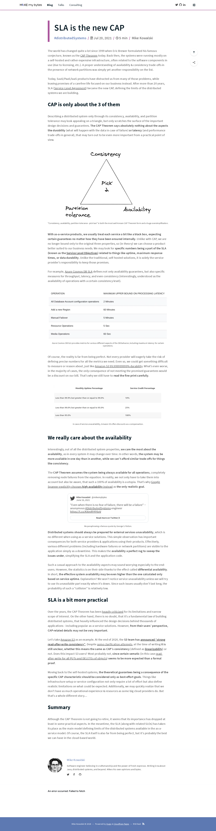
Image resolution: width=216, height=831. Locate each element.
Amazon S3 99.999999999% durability (118, 366)
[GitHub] (180, 4)
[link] (72, 499)
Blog (50, 5)
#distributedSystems (70, 38)
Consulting (75, 5)
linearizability (154, 649)
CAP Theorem (89, 55)
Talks (61, 5)
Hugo (108, 824)
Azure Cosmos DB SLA (79, 271)
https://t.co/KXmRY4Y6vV (85, 511)
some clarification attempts (114, 644)
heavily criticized (112, 611)
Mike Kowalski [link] (83, 497)
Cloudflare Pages (121, 824)
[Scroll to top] (194, 52)
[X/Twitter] (176, 4)
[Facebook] (74, 774)
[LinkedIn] (184, 4)
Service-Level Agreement (70, 88)
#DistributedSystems (98, 508)
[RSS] (143, 824)
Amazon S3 (68, 639)
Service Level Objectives (81, 253)
